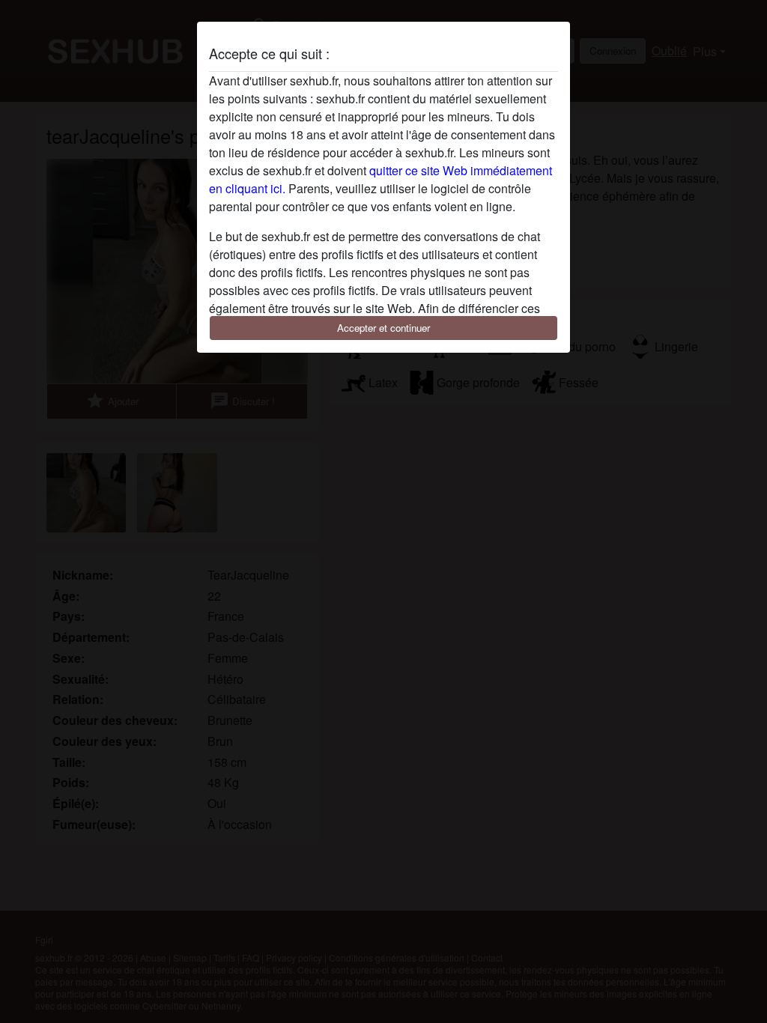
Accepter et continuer (383, 328)
